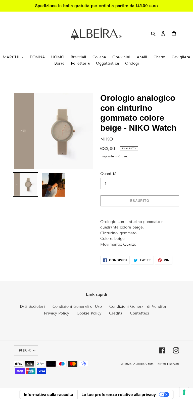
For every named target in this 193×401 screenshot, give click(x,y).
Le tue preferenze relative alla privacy (118, 394)
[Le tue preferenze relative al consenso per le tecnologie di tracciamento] (184, 392)
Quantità (108, 173)
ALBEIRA (140, 364)
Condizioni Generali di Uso (77, 306)
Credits (115, 313)
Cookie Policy (89, 313)
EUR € (25, 350)
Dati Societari (32, 306)
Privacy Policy (56, 313)
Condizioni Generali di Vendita (137, 306)
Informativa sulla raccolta (48, 394)
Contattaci (139, 313)
